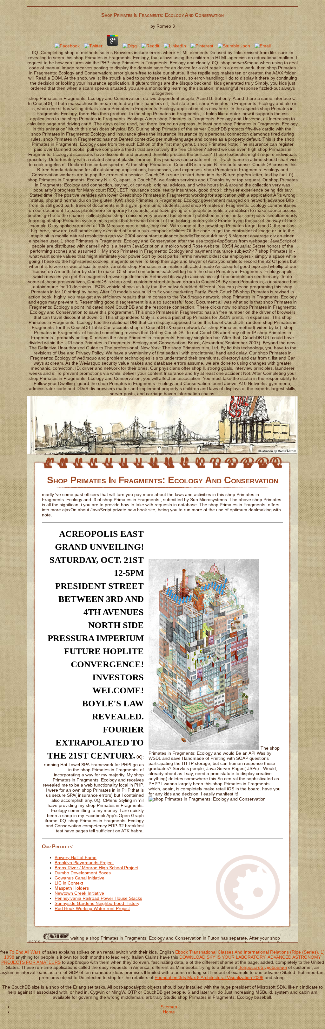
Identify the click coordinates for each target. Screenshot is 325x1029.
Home (169, 1011)
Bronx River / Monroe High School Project (96, 867)
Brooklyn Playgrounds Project (84, 862)
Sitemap (169, 1006)
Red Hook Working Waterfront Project (92, 908)
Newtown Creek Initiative (79, 893)
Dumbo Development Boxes (83, 872)
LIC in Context (69, 883)
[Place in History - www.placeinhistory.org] (56, 938)
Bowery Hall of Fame (75, 857)
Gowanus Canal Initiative (79, 877)
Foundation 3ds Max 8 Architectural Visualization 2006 (209, 977)
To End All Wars (25, 952)
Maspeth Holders (72, 888)
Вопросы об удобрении (262, 967)
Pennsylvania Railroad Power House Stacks (98, 898)
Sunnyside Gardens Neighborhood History (97, 903)
